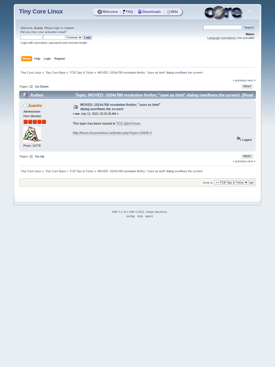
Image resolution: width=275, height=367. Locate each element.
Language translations (221, 37)
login (57, 28)
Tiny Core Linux (41, 11)
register (69, 28)
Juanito (35, 105)
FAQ (129, 12)
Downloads (151, 12)
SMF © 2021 (136, 211)
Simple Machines (156, 211)
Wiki (174, 12)
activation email (55, 32)
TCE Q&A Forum (128, 123)
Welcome (110, 12)
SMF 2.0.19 (119, 211)
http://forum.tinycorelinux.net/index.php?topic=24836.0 (112, 133)
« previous (240, 80)
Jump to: (208, 182)
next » (251, 80)
